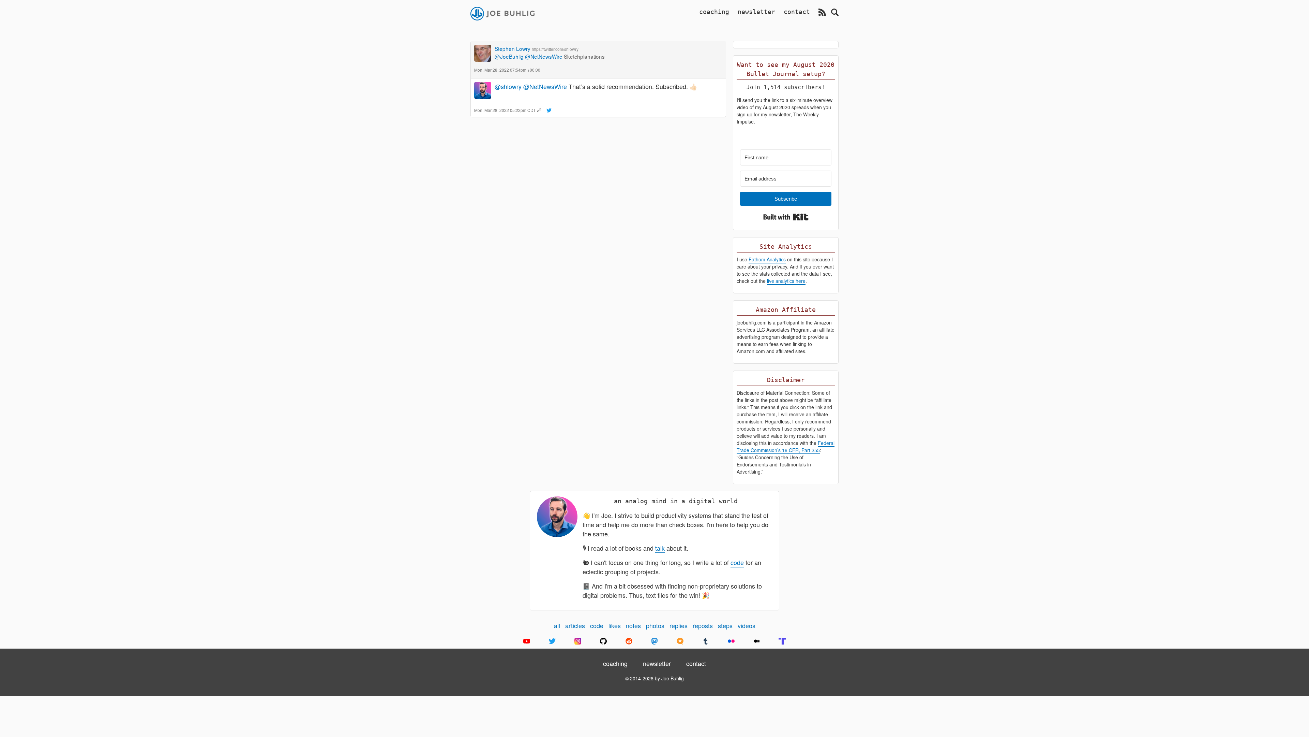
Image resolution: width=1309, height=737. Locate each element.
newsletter (756, 11)
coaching (714, 11)
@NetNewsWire (543, 56)
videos (746, 625)
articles (575, 625)
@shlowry (508, 86)
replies (678, 625)
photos (655, 625)
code (737, 562)
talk (660, 548)
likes (614, 625)
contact (797, 11)
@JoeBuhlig (509, 56)
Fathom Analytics (767, 259)
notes (633, 625)
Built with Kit (786, 217)
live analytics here (786, 280)
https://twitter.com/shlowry (555, 49)
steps (725, 625)
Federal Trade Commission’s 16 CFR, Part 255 (785, 446)
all (557, 625)
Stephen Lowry (512, 48)
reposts (703, 625)
